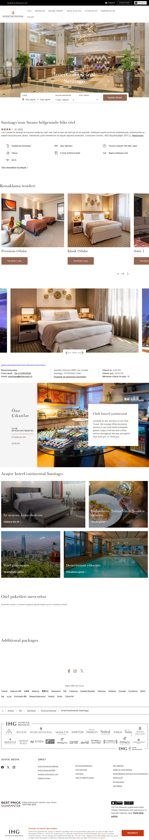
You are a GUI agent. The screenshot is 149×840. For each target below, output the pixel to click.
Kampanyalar (108, 11)
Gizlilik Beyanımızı (94, 838)
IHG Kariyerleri (118, 782)
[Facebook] (3, 767)
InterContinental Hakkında (48, 766)
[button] (140, 3)
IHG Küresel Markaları (83, 766)
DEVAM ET (132, 833)
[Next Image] (127, 273)
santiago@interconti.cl (20, 376)
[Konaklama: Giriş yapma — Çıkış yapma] (36, 99)
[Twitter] (8, 767)
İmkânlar (40, 11)
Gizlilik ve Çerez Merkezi (122, 770)
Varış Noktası (74, 11)
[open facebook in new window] (67, 671)
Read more (137, 135)
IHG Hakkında (118, 766)
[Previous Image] (118, 273)
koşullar (104, 833)
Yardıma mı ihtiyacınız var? (48, 774)
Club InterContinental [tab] (23, 429)
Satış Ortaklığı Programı (84, 778)
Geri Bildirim (117, 786)
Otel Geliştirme (81, 770)
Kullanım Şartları (44, 778)
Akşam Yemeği (55, 11)
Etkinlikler (91, 11)
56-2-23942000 (23, 373)
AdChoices (117, 778)
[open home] (4, 710)
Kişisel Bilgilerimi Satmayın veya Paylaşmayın (130, 774)
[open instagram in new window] (74, 671)
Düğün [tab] (16, 443)
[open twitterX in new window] (81, 671)
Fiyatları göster (115, 97)
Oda (29, 11)
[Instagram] (14, 767)
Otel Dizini (79, 774)
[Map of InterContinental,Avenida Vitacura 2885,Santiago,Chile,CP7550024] (23, 365)
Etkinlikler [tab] (19, 437)
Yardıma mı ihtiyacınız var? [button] (17, 3)
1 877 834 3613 (29, 804)
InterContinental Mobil (46, 770)
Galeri (30, 17)
